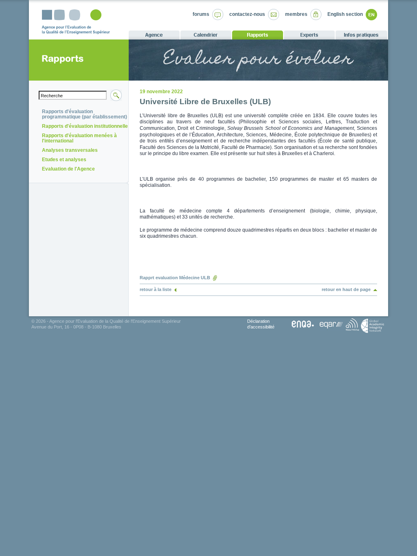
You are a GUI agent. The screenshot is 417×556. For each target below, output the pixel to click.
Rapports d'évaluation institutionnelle (85, 126)
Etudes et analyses (64, 159)
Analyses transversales (70, 150)
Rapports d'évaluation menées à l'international (79, 138)
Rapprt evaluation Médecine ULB (175, 277)
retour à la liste (155, 289)
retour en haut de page (346, 289)
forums (201, 14)
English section (345, 14)
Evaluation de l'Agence (68, 169)
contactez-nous (247, 14)
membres (296, 14)
